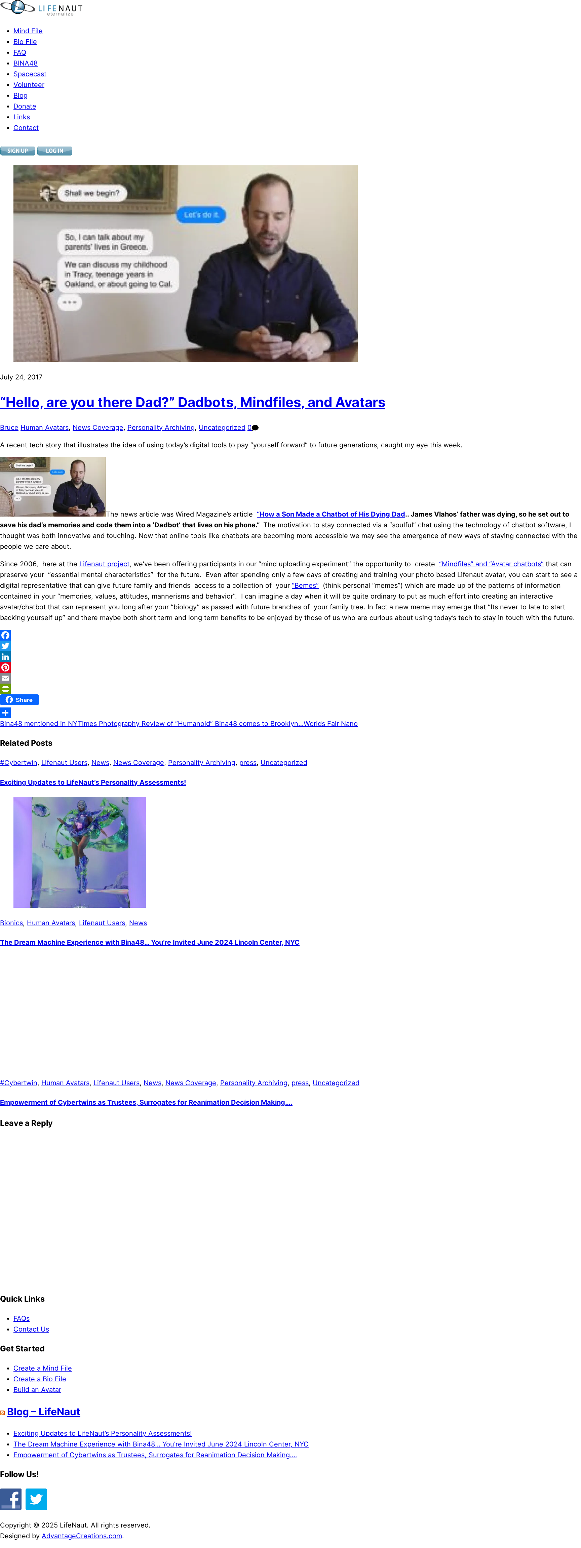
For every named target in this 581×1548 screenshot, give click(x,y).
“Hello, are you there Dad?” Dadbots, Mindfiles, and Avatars (192, 402)
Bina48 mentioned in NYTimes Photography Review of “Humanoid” (106, 724)
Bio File (25, 42)
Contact (26, 128)
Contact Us (31, 1329)
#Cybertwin (18, 763)
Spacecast (29, 74)
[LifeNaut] (41, 13)
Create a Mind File (42, 1368)
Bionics (11, 923)
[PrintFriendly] (290, 689)
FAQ (19, 52)
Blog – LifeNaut (43, 1412)
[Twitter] (290, 646)
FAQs (21, 1318)
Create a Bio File (39, 1379)
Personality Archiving (161, 427)
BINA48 (25, 63)
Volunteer (28, 85)
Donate (24, 106)
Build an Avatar (37, 1390)
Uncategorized (222, 427)
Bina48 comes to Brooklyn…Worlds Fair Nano (285, 724)
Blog (20, 95)
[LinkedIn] (290, 656)
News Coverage (98, 427)
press (248, 763)
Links (21, 117)
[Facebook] (290, 635)
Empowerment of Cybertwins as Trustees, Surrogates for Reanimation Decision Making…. (146, 1102)
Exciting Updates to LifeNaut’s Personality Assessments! (93, 782)
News (100, 763)
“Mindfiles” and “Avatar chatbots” (491, 564)
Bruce (9, 427)
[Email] (290, 678)
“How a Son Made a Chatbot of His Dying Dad (331, 514)
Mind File (28, 31)
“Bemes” (305, 585)
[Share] (290, 712)
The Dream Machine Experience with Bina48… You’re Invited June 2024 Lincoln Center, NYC (150, 942)
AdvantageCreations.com (82, 1536)
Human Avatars (45, 427)
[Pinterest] (290, 667)
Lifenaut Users (64, 763)
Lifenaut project (104, 564)
